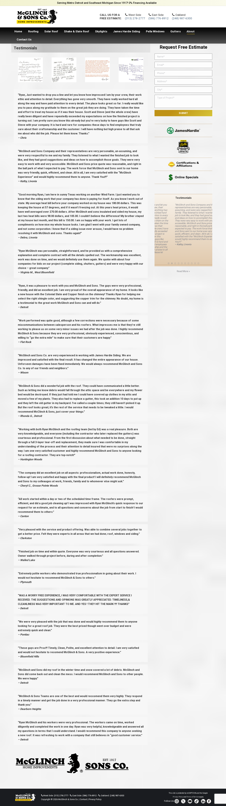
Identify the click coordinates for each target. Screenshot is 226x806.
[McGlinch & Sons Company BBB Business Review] (183, 189)
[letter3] (64, 69)
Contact (83, 799)
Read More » (183, 264)
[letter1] (131, 69)
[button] (168, 256)
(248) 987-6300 (182, 18)
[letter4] (30, 69)
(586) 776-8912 (158, 18)
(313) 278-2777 (135, 18)
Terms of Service (193, 797)
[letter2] (97, 69)
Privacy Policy (95, 799)
